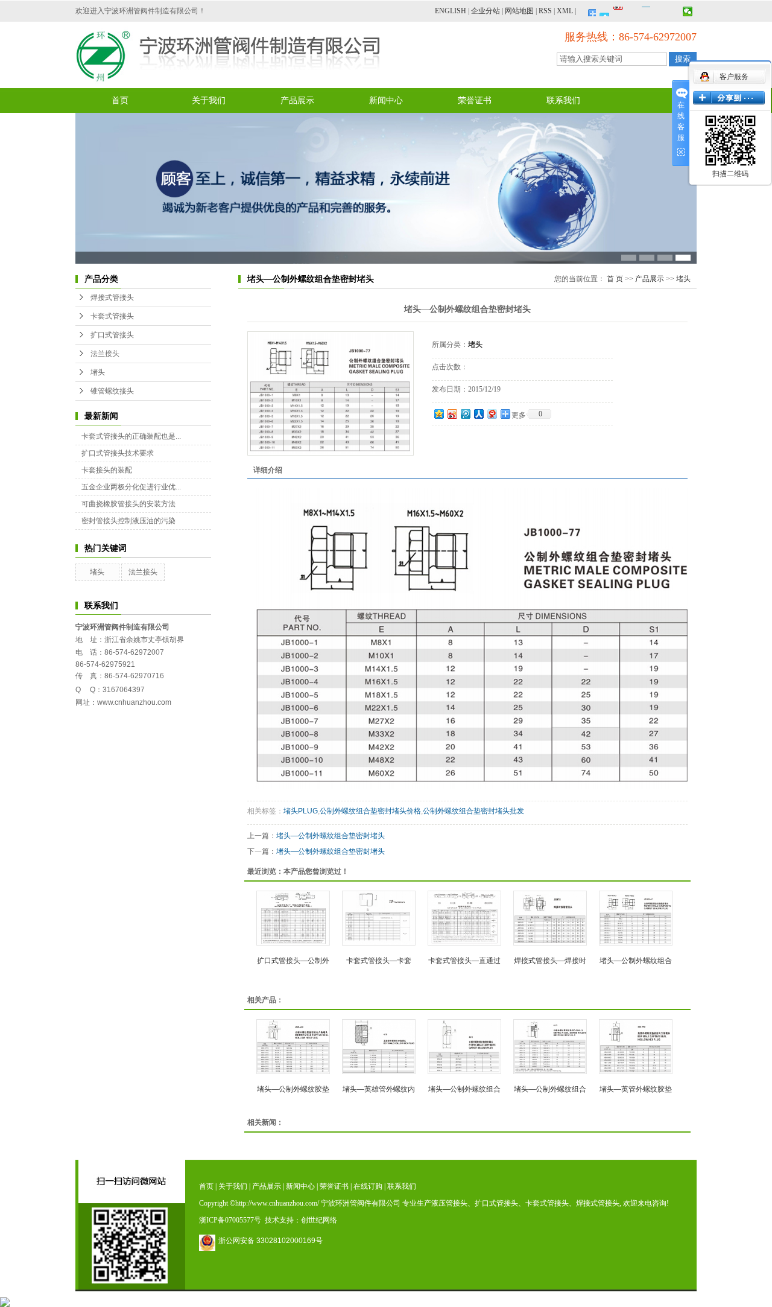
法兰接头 (104, 353)
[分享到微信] (688, 11)
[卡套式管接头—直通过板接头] (464, 918)
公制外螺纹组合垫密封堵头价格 (370, 811)
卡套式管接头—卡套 (378, 960)
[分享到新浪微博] (618, 11)
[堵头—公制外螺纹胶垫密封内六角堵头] (293, 1046)
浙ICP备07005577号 (230, 1220)
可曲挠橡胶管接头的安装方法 (128, 504)
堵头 (97, 372)
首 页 (615, 279)
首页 (120, 100)
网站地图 (519, 11)
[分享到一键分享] (605, 11)
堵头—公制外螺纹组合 (636, 960)
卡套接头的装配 (106, 470)
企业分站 (485, 11)
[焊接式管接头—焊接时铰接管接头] (550, 918)
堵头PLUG (300, 811)
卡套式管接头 (112, 316)
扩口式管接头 (112, 335)
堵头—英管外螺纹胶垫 (636, 1089)
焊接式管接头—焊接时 (550, 960)
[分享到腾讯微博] (632, 11)
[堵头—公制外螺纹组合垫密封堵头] (330, 393)
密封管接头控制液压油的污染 (128, 521)
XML (565, 11)
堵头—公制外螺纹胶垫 (293, 1089)
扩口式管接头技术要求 (117, 453)
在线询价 (465, 441)
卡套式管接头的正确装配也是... (131, 436)
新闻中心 (386, 100)
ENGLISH (450, 11)
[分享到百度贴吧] (660, 11)
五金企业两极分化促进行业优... (131, 487)
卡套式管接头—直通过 (464, 960)
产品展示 (297, 100)
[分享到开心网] (646, 11)
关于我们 (209, 100)
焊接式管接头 (112, 297)
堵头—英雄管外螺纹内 (379, 1089)
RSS (545, 11)
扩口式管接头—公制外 (293, 960)
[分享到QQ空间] (674, 11)
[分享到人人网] (478, 413)
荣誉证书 (475, 100)
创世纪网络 (319, 1220)
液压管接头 (449, 1203)
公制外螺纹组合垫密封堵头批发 (473, 811)
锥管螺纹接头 (112, 391)
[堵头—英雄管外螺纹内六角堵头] (379, 1046)
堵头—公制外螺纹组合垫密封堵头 (330, 836)
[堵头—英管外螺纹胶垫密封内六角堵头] (635, 1046)
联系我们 (563, 100)
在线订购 (367, 1186)
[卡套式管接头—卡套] (379, 918)
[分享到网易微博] (491, 413)
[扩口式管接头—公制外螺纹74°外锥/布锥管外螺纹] (293, 918)
